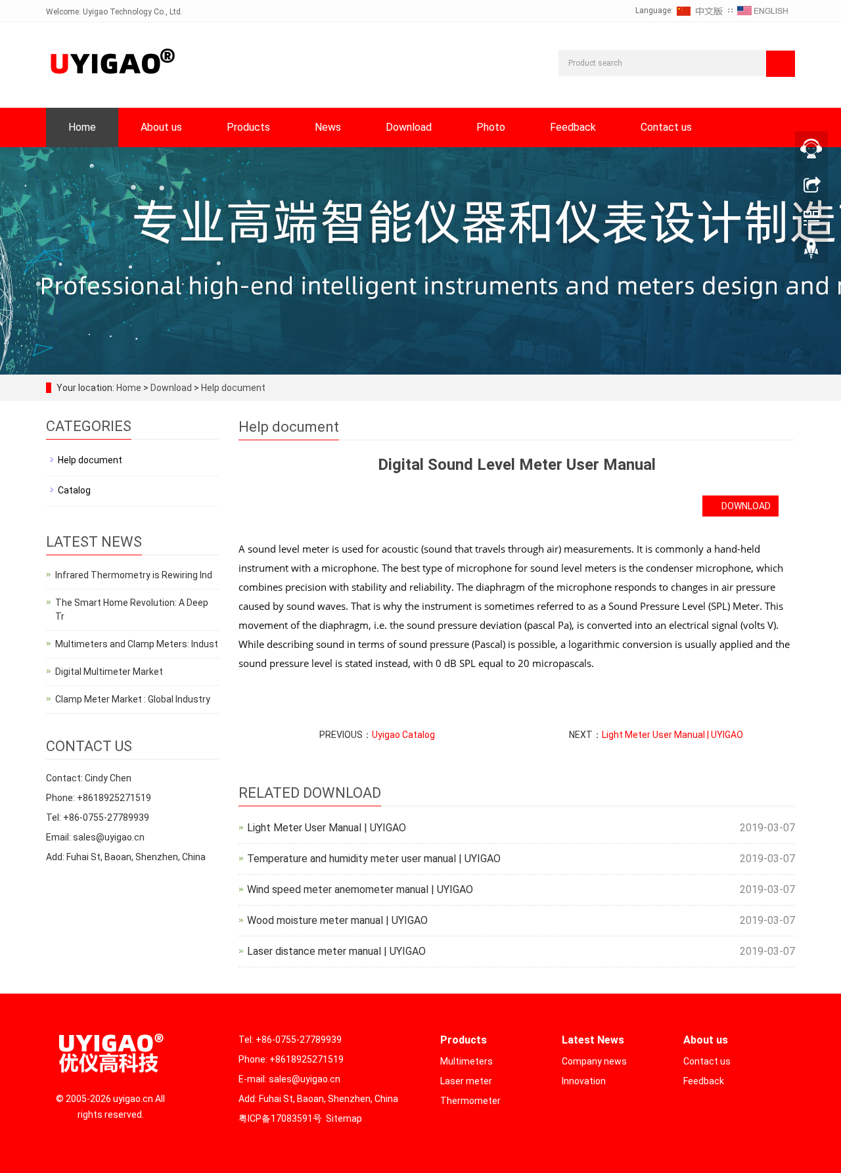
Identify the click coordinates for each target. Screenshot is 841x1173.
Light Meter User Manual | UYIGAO (672, 734)
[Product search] (780, 64)
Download (409, 127)
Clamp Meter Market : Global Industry (132, 699)
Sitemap (344, 1118)
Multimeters (466, 1061)
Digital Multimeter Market (109, 671)
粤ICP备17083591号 (280, 1118)
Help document (232, 387)
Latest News (593, 1040)
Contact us (666, 127)
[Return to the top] (811, 251)
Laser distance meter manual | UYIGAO (336, 951)
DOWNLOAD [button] (744, 506)
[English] (762, 10)
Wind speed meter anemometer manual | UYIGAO (360, 889)
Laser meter (466, 1081)
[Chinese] (700, 10)
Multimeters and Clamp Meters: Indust (136, 644)
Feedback (573, 127)
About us (161, 127)
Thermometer (470, 1100)
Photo (490, 127)
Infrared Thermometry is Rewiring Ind (133, 575)
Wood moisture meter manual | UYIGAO (337, 920)
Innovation (584, 1081)
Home (82, 127)
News (328, 127)
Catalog (74, 490)
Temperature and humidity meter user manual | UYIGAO (374, 858)
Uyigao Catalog (403, 734)
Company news (594, 1061)
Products (248, 127)
